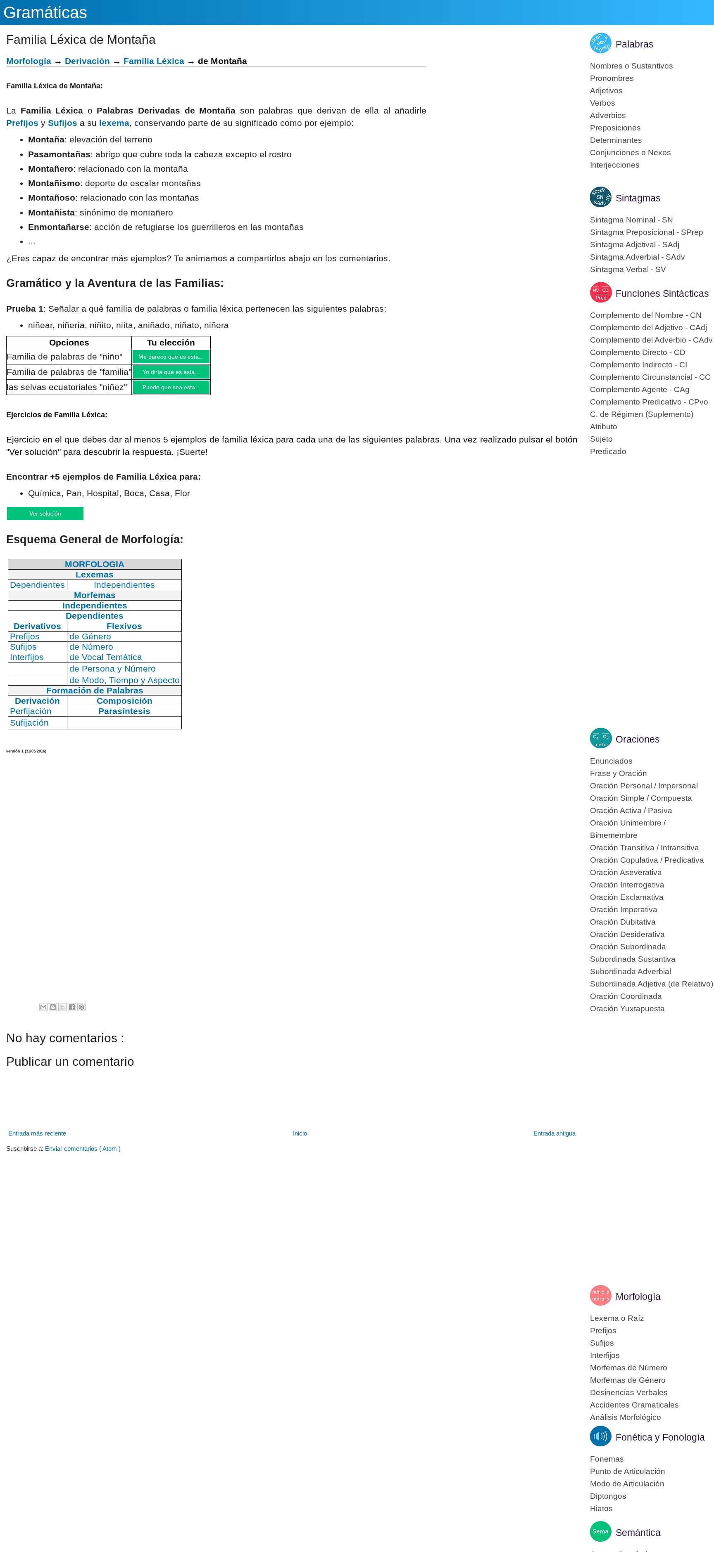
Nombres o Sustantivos (631, 66)
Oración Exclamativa (627, 897)
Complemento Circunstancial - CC (650, 377)
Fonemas (607, 1459)
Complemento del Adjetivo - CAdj (648, 327)
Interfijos (605, 1355)
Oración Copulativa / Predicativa (647, 860)
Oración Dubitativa (623, 922)
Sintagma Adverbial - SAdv (637, 257)
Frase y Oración (618, 773)
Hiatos (601, 1508)
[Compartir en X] (62, 1014)
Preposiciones (615, 127)
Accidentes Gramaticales (634, 1405)
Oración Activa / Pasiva (631, 810)
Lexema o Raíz (617, 1318)
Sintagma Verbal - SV (628, 269)
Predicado (608, 451)
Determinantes (616, 140)
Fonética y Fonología (660, 1437)
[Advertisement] (502, 112)
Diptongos (608, 1496)
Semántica (638, 1532)
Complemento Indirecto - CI (638, 364)
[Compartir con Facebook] (72, 1014)
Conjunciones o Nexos (630, 152)
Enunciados (611, 761)
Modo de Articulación (627, 1483)
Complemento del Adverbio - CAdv (651, 340)
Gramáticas (45, 12)
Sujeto (601, 439)
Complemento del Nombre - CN (646, 315)
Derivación (87, 61)
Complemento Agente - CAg (640, 389)
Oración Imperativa (623, 909)
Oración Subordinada (628, 946)
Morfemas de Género (628, 1380)
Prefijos (22, 123)
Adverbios (608, 115)
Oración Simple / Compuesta (641, 798)
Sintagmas (638, 198)
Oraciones (638, 739)
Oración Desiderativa (627, 934)
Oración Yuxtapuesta (627, 1008)
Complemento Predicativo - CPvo (649, 401)
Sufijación (29, 729)
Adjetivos (606, 90)
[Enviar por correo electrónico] (43, 1014)
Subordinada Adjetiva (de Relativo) (651, 983)
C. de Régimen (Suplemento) (641, 414)
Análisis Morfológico (625, 1417)
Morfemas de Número (628, 1367)
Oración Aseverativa (626, 872)
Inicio (300, 1140)
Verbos (602, 103)
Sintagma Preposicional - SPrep (646, 232)
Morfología (28, 61)
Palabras (635, 44)
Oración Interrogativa (627, 884)
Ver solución (53, 519)
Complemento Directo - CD (637, 352)
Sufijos (62, 123)
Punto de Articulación (627, 1471)
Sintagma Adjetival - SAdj (634, 244)
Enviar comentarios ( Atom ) (83, 1155)
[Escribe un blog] (53, 1014)
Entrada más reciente (37, 1140)
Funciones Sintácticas (662, 293)
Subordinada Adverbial (630, 971)
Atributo (603, 426)
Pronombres (612, 78)
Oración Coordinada (626, 996)
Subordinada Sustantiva (633, 959)
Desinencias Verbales (629, 1392)
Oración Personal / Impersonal (644, 785)
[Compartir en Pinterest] (81, 1014)
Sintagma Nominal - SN (631, 219)
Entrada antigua (554, 1140)
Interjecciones (615, 165)
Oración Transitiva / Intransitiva (644, 847)
